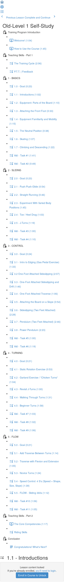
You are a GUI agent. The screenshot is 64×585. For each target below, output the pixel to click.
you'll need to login (46, 570)
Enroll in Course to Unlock (32, 575)
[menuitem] (2, 8)
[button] (2, 3)
